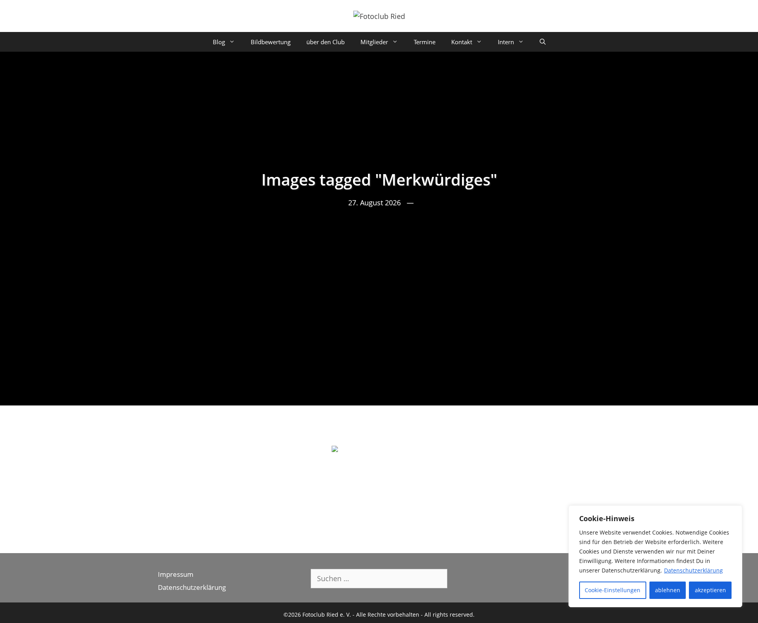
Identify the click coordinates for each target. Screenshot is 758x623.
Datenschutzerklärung (693, 570)
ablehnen (667, 590)
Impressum (175, 574)
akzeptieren (710, 590)
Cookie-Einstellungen (612, 590)
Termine (424, 42)
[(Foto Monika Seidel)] (379, 477)
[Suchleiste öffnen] (542, 42)
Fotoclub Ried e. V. (326, 614)
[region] (655, 556)
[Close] (734, 512)
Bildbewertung (271, 42)
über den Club (325, 42)
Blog (219, 42)
